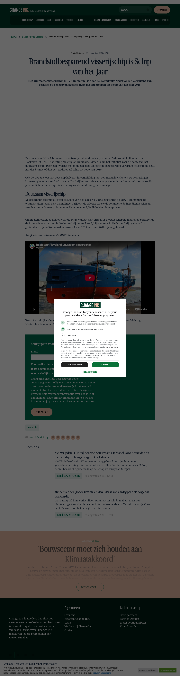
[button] (90, 335)
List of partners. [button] (112, 347)
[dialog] (90, 338)
